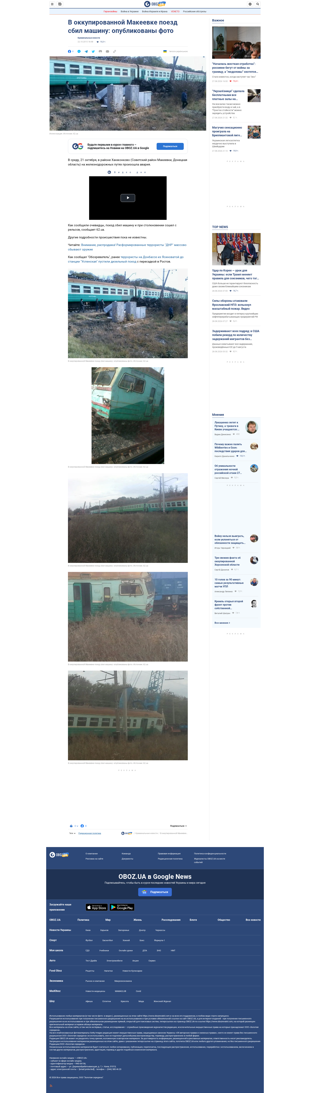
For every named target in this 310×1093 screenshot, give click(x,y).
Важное (218, 20)
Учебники (104, 950)
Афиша (89, 1001)
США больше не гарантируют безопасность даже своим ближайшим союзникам (235, 285)
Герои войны (110, 11)
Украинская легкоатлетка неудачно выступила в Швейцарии (226, 143)
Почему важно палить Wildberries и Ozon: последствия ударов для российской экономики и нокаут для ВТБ (230, 448)
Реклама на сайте (94, 859)
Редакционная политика (89, 833)
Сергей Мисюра (222, 478)
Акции (135, 960)
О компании (92, 853)
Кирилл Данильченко (224, 456)
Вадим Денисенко (223, 434)
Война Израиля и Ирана (154, 11)
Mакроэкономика (123, 981)
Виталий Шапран (222, 613)
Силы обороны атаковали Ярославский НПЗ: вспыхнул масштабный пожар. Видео (231, 304)
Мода (141, 1001)
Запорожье (123, 930)
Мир (108, 919)
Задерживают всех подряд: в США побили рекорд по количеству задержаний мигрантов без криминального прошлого (235, 335)
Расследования (171, 919)
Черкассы (160, 930)
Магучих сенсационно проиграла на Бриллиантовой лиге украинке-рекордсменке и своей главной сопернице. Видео (227, 131)
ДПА (145, 950)
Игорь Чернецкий (223, 548)
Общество (224, 919)
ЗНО (159, 950)
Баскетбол (108, 940)
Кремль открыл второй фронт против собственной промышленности (229, 605)
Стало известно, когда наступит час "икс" (234, 76)
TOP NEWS (220, 227)
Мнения (218, 415)
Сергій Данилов (222, 570)
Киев (88, 930)
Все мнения (221, 622)
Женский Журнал (162, 1001)
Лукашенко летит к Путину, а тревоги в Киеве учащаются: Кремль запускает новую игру (226, 426)
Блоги (193, 919)
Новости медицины (95, 991)
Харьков (104, 930)
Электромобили (115, 960)
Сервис (152, 960)
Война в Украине (130, 11)
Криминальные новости (89, 38)
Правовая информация (169, 853)
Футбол (89, 940)
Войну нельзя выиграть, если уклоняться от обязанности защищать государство (229, 539)
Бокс (142, 940)
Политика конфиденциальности (210, 853)
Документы (127, 859)
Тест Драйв (91, 960)
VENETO (175, 11)
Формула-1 (159, 940)
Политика (83, 919)
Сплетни (106, 1001)
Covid (138, 991)
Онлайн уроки (126, 950)
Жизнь (138, 919)
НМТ (173, 950)
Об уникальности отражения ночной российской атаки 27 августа (227, 469)
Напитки (108, 971)
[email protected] (86, 1069)
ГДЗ (87, 950)
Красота (125, 1001)
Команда (126, 853)
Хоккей (126, 940)
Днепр (142, 930)
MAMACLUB (120, 991)
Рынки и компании (95, 981)
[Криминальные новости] (126, 834)
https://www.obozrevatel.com (156, 1016)
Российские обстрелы (194, 11)
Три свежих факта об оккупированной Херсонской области (228, 561)
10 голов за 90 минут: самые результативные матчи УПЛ (229, 583)
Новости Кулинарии (132, 971)
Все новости (253, 919)
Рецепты (90, 971)
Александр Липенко (224, 591)
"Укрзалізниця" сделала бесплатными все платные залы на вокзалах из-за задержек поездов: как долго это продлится (228, 95)
